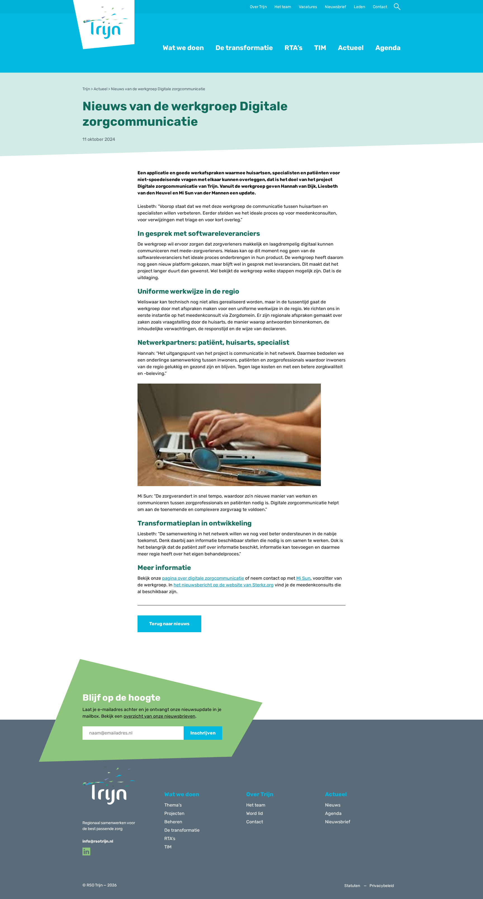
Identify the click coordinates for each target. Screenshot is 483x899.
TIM (320, 48)
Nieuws (332, 805)
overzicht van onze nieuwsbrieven (159, 716)
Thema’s (173, 805)
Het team (282, 7)
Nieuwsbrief (335, 7)
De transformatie (244, 48)
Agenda (388, 48)
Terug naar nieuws (169, 623)
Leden (359, 7)
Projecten (174, 813)
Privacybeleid (382, 886)
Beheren (173, 821)
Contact (380, 7)
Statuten (352, 886)
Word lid (254, 813)
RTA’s (293, 48)
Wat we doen (183, 48)
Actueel (351, 48)
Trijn (86, 89)
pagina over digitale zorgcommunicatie (203, 578)
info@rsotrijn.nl (97, 841)
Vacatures (308, 7)
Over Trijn (258, 7)
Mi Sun (303, 578)
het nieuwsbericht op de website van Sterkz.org (224, 585)
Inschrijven (203, 733)
